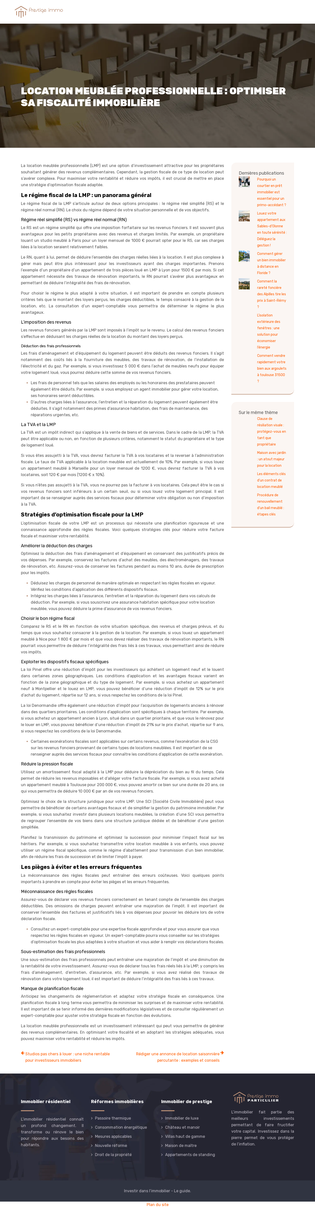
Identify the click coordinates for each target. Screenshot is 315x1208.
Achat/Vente (128, 11)
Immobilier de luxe (265, 11)
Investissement (225, 11)
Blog (295, 11)
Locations (158, 11)
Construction (189, 11)
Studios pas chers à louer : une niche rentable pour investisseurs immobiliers (67, 1057)
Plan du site (158, 1204)
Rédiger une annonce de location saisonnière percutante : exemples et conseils (178, 1057)
